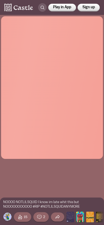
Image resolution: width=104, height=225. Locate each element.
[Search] (42, 7)
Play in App (62, 7)
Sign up (88, 7)
